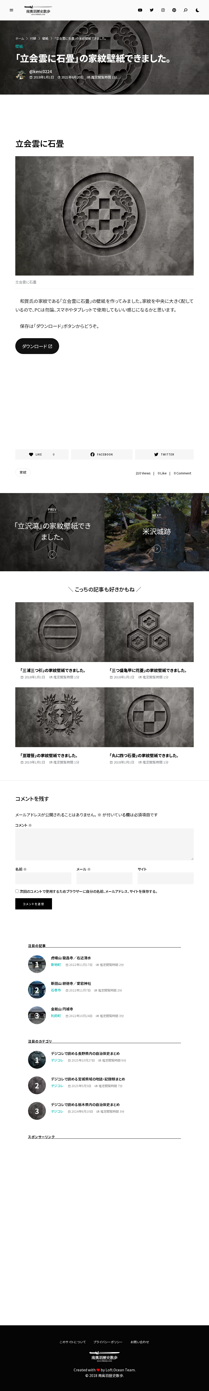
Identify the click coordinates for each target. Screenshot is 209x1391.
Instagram (163, 10)
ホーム (19, 38)
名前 (21, 869)
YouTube (140, 10)
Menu (11, 10)
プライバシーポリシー (108, 1342)
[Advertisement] (104, 117)
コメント (23, 825)
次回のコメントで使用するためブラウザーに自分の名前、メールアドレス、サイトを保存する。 (89, 891)
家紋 (23, 472)
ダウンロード (34, 346)
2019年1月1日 (34, 762)
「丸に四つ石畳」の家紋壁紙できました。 (144, 755)
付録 (33, 38)
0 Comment (182, 473)
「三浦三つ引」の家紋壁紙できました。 (52, 670)
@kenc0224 (40, 71)
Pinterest (174, 10)
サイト (142, 869)
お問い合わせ (139, 1342)
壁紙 (45, 38)
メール (83, 869)
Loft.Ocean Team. (121, 1369)
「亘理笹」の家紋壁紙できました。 (48, 755)
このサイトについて (73, 1342)
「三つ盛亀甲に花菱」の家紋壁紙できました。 (148, 670)
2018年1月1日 (34, 677)
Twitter (152, 10)
